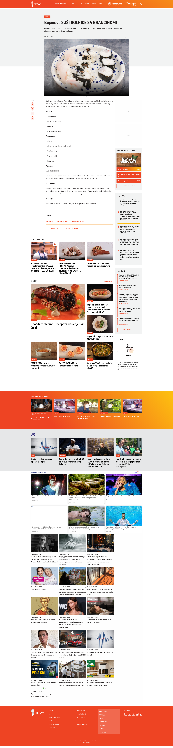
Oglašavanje (52, 727)
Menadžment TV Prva (55, 717)
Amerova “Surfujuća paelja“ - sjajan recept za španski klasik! (99, 365)
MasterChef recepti (78, 221)
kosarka (62, 455)
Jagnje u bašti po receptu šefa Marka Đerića (100, 337)
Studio (50, 721)
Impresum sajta (81, 710)
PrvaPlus (102, 715)
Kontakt (51, 710)
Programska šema (61, 4)
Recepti (47, 16)
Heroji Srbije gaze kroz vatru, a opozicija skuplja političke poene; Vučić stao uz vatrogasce (128, 463)
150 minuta (104, 413)
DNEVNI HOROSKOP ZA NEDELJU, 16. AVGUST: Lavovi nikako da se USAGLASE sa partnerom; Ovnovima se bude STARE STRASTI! (130, 229)
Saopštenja (80, 721)
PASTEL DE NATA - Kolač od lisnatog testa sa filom (71, 364)
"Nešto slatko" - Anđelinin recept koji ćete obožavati (98, 264)
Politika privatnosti (82, 724)
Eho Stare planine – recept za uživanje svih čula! (58, 326)
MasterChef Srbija (62, 221)
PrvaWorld (103, 722)
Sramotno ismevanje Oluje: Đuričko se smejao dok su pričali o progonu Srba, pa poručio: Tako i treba (98, 463)
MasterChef (49, 221)
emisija (73, 4)
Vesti (56, 413)
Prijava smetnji (81, 717)
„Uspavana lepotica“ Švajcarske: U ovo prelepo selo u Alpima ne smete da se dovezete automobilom (129, 320)
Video (94, 4)
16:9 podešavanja (54, 724)
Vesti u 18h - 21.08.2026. (62, 416)
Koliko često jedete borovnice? (110, 416)
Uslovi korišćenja (81, 714)
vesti (101, 4)
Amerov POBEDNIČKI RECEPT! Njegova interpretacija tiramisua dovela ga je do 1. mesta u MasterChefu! (70, 268)
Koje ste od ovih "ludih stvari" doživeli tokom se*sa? (128, 286)
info (33, 455)
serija (87, 4)
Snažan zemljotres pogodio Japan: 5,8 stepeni (42, 460)
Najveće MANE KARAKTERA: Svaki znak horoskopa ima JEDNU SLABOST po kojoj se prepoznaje (129, 276)
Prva (50, 714)
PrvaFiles (102, 732)
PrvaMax (102, 718)
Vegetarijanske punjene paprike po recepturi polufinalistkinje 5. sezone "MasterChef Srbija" (98, 308)
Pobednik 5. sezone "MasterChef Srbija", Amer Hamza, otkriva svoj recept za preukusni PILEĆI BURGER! (43, 267)
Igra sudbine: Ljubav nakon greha (39, 413)
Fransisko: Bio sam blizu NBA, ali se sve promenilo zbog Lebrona (72, 461)
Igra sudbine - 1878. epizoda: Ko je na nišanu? (40, 419)
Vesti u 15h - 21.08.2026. (131, 416)
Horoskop (121, 339)
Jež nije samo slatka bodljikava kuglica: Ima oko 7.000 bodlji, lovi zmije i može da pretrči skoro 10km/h (130, 202)
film (80, 4)
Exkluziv (80, 413)
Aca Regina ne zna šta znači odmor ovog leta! (86, 417)
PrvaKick (102, 725)
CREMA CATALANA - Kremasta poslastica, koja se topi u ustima (43, 365)
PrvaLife (102, 728)
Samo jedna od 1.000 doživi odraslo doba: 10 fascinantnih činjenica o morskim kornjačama (129, 309)
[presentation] (117, 352)
